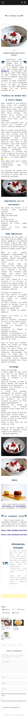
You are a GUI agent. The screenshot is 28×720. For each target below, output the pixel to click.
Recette (20, 645)
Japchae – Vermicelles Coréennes (16, 628)
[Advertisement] (14, 596)
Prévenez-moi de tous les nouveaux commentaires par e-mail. (13, 694)
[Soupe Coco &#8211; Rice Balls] (6, 634)
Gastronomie (12, 645)
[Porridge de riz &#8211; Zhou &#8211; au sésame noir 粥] (6, 623)
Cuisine (14, 50)
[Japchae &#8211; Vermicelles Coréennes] (18, 623)
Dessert (4, 645)
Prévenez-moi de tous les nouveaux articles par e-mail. (13, 700)
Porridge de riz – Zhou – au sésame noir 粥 (6, 628)
